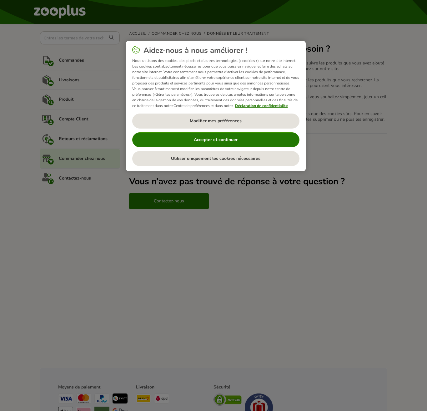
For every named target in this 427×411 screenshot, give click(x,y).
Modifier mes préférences (216, 121)
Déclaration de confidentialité (261, 105)
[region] (216, 106)
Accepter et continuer (216, 140)
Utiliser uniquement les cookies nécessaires (215, 159)
